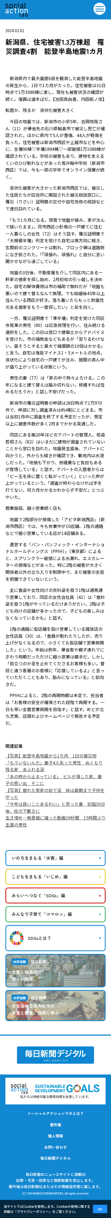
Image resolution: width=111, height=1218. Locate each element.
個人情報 (55, 1135)
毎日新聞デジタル (55, 1158)
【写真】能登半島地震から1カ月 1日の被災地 (50, 755)
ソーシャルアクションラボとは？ (55, 1113)
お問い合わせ (55, 1147)
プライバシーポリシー (33, 1211)
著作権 (55, 1124)
